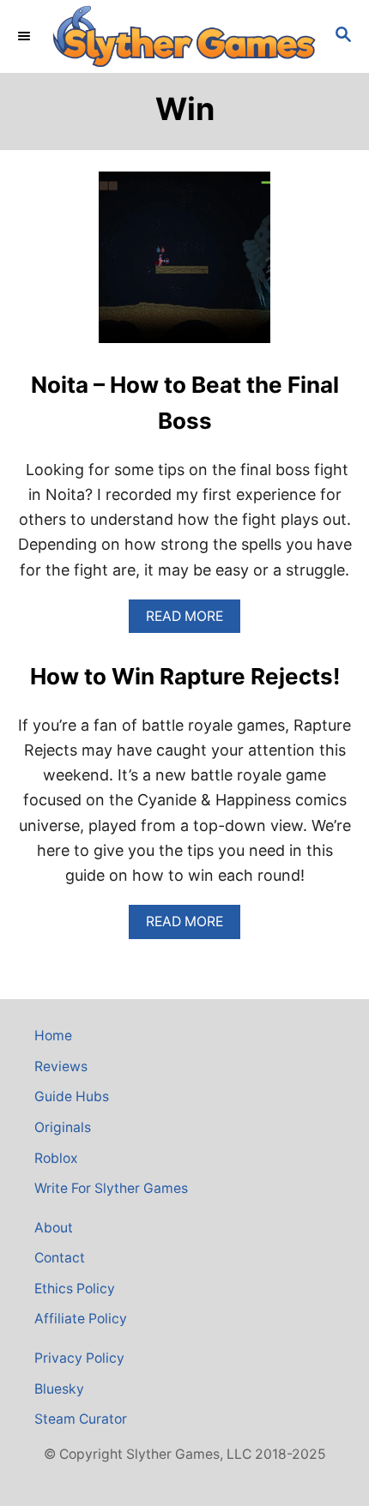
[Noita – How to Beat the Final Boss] (184, 265)
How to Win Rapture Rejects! (185, 676)
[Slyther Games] (184, 36)
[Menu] (25, 36)
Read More (190, 620)
